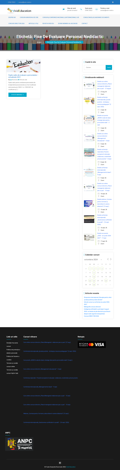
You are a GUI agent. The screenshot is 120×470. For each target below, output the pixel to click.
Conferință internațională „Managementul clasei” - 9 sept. (40, 387)
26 (106, 281)
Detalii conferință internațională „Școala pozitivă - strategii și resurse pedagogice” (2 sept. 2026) (104, 102)
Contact (85, 23)
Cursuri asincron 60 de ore (29, 17)
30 (94, 285)
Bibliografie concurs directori (92, 306)
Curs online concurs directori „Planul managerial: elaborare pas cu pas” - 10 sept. (47, 404)
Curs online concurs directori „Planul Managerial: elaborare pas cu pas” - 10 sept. (46, 395)
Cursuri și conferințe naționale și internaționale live (61, 17)
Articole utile (33, 23)
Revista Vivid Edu (48, 23)
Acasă (39, 42)
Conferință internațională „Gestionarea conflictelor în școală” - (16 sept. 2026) (46, 422)
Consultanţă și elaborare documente (96, 17)
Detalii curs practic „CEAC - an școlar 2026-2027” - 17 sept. (104, 236)
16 (94, 277)
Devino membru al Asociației (67, 23)
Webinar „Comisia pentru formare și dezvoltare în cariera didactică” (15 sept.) (46, 413)
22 (90, 281)
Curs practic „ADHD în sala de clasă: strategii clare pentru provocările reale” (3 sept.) (47, 360)
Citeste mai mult (17, 94)
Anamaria (15, 79)
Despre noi (12, 17)
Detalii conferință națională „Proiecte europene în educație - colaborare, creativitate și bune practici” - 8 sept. (104, 154)
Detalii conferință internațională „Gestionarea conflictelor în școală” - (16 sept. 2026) (104, 219)
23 (94, 281)
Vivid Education (70, 467)
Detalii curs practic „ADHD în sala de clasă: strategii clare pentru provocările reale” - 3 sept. (104, 120)
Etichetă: (64, 42)
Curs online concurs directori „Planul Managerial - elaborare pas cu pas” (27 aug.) (47, 342)
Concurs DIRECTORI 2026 (16, 23)
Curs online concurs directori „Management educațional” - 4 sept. (42, 369)
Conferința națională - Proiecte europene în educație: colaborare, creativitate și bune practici (50, 378)
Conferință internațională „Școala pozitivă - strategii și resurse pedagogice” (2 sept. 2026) (49, 351)
